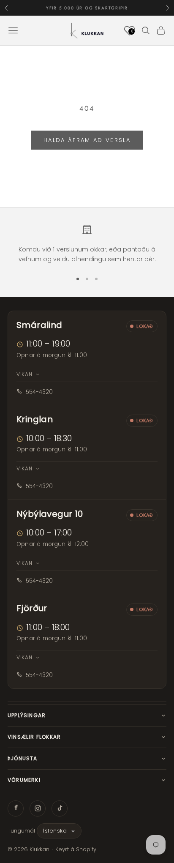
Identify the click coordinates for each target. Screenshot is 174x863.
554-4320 (39, 392)
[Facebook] (16, 808)
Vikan (24, 374)
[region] (87, 244)
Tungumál (21, 831)
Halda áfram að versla (87, 140)
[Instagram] (38, 808)
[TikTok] (60, 808)
